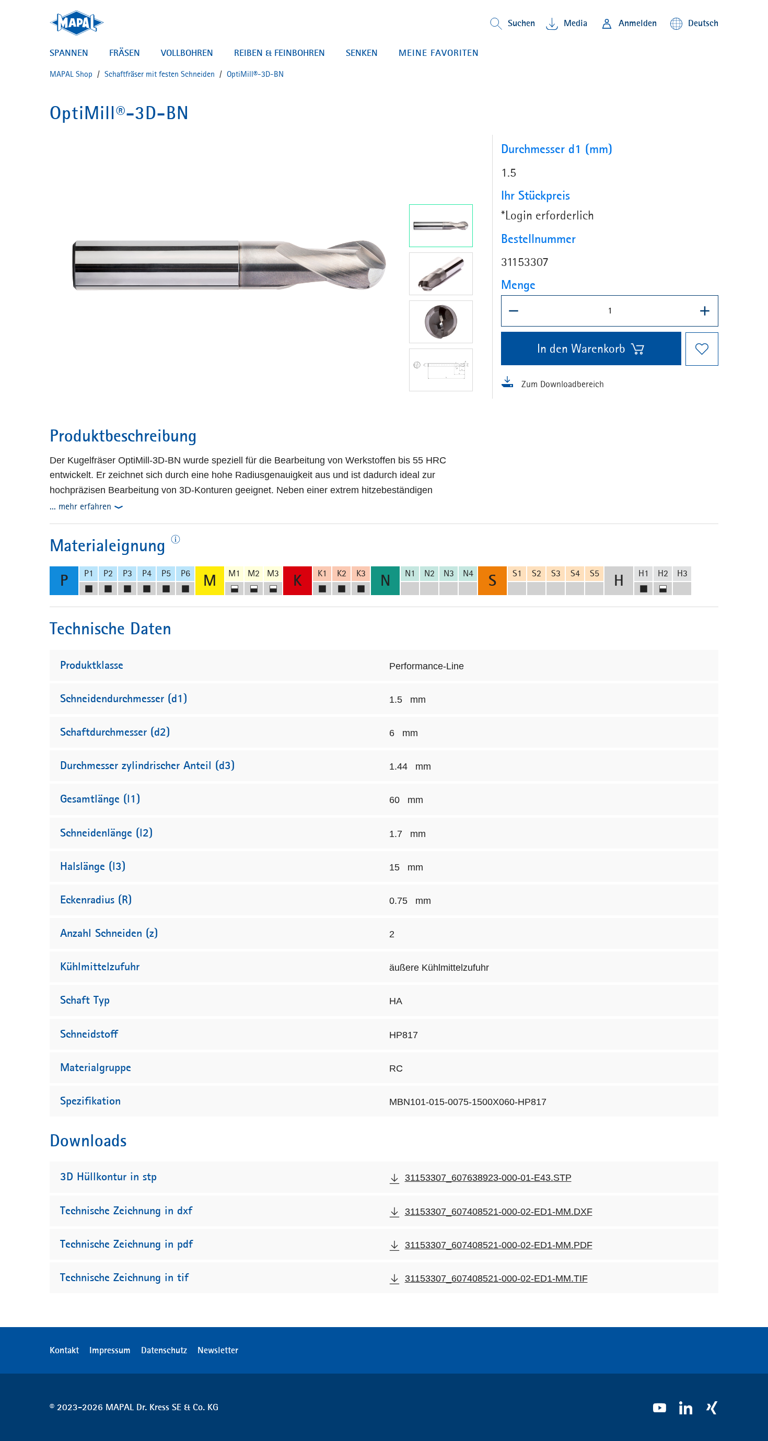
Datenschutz (164, 1350)
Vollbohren (187, 53)
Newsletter (217, 1350)
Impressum (110, 1350)
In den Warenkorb (581, 348)
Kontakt (64, 1350)
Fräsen (124, 53)
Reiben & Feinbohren (279, 53)
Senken (362, 53)
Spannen (69, 53)
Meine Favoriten (439, 53)
